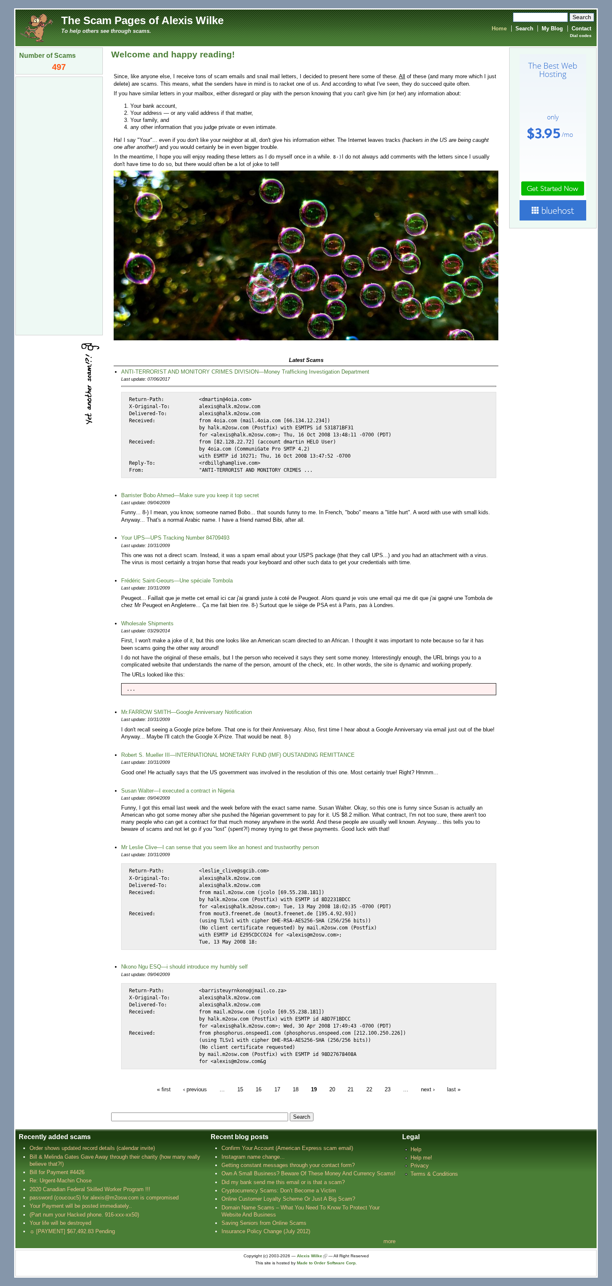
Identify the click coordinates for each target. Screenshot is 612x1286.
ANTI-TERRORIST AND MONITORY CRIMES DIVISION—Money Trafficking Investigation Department (245, 372)
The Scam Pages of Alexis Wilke (142, 20)
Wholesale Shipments (147, 623)
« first (164, 1089)
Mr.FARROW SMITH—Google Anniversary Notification (186, 712)
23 (388, 1089)
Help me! (421, 1158)
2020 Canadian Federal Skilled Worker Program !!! (90, 1189)
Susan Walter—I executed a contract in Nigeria (177, 791)
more (389, 1241)
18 (296, 1089)
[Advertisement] (59, 205)
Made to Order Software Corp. (327, 1263)
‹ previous (195, 1089)
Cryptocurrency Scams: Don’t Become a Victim (278, 1190)
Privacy (419, 1165)
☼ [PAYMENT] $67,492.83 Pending (72, 1231)
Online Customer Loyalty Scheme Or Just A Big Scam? (288, 1199)
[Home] (36, 27)
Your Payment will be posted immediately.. (81, 1206)
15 (240, 1089)
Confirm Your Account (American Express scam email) (287, 1148)
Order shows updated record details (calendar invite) (92, 1148)
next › (428, 1089)
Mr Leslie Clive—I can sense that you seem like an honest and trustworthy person (220, 847)
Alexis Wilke (309, 1256)
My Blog (552, 28)
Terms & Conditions (434, 1174)
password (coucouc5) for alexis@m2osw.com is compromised (104, 1197)
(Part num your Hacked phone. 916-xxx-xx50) (84, 1215)
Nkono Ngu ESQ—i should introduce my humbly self (184, 967)
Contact (581, 28)
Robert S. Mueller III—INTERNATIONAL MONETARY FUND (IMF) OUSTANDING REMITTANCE (238, 755)
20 (332, 1089)
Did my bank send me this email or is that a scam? (283, 1182)
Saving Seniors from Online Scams (263, 1223)
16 (258, 1089)
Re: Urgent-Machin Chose (61, 1180)
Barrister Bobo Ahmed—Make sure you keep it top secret (190, 495)
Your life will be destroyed (60, 1223)
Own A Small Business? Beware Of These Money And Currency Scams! (308, 1173)
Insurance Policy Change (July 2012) (265, 1231)
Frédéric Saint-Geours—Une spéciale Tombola (177, 580)
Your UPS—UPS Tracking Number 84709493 (175, 538)
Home (499, 28)
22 (369, 1089)
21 (350, 1089)
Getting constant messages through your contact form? (288, 1165)
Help (415, 1149)
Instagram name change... (253, 1157)
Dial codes (581, 35)
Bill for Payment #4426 (57, 1172)
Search (524, 28)
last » (453, 1089)
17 (277, 1089)
